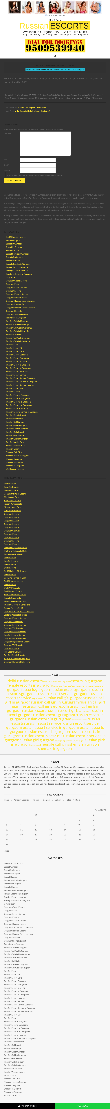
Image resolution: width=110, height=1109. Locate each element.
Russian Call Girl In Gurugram (39, 69)
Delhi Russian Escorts (15, 237)
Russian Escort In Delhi (16, 361)
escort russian (48, 682)
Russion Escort (12, 449)
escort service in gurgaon (61, 682)
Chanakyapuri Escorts (13, 507)
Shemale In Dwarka (14, 462)
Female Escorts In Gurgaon (18, 267)
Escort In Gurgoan (14, 247)
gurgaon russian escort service (47, 693)
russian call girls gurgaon (46, 706)
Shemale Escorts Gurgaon (17, 455)
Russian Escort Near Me (17, 371)
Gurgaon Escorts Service (17, 294)
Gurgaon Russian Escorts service (20, 307)
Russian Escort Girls (15, 351)
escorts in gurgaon (86, 680)
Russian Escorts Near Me (17, 408)
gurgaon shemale (37, 698)
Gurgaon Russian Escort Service (20, 301)
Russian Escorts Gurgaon (17, 395)
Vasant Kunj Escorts (13, 504)
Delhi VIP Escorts (12, 588)
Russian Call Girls (14, 334)
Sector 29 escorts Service (15, 615)
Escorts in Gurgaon (14, 257)
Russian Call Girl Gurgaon (17, 321)
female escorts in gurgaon (29, 685)
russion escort (35, 745)
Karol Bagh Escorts (12, 500)
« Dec (6, 851)
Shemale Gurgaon (14, 459)
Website (7, 170)
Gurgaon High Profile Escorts (17, 641)
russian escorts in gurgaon (47, 731)
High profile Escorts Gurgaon (17, 658)
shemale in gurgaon (55, 748)
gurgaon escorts (21, 689)
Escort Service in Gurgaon (17, 254)
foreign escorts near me (79, 686)
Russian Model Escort (15, 442)
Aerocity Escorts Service (15, 594)
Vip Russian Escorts (15, 469)
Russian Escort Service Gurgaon (20, 378)
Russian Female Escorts (14, 655)
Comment (8, 134)
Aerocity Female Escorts (15, 601)
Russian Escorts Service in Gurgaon (69, 69)
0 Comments (96, 97)
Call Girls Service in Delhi (15, 578)
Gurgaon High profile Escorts (17, 662)
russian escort (34, 710)
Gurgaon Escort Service (16, 287)
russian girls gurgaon (77, 741)
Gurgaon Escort (13, 284)
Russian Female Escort (16, 415)
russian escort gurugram (54, 714)
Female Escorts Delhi (13, 608)
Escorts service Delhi (13, 554)
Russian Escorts (13, 391)
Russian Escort (12, 344)
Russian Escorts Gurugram (18, 398)
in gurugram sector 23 (47, 97)
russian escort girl (61, 710)
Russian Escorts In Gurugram (19, 405)
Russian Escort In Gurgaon (18, 365)
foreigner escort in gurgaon (61, 686)
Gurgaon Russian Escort (17, 297)
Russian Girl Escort (14, 418)
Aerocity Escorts (11, 487)
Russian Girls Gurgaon (16, 435)
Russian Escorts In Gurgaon (18, 402)
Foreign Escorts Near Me (17, 270)
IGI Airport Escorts (12, 510)
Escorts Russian (13, 260)
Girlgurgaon (11, 277)
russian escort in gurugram (48, 718)
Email (6, 165)
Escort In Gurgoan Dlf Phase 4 (32, 107)
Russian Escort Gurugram (17, 358)
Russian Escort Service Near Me (20, 385)
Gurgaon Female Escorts (15, 631)
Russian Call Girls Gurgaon (18, 338)
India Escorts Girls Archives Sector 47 (32, 111)
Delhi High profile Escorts (15, 547)
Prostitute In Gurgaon (16, 317)
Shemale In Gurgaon (15, 465)
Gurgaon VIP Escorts (13, 621)
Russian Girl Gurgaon (15, 422)
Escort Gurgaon (13, 240)
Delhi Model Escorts (13, 591)
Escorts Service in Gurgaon (18, 264)
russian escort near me (79, 720)
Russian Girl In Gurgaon (16, 425)
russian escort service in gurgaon (49, 727)
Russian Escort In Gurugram (18, 368)
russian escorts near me (42, 735)
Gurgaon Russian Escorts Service (19, 611)
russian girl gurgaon (37, 739)
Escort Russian (12, 250)
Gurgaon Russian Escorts (17, 304)
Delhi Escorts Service (13, 581)
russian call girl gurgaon (64, 697)
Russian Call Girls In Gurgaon (19, 341)
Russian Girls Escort (15, 432)
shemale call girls (54, 744)
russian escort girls (83, 711)
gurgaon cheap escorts (95, 686)
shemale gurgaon (84, 744)
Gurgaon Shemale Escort (17, 314)
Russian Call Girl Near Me (17, 331)
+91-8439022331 (28, 1106)
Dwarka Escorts (11, 490)
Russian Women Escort (16, 445)
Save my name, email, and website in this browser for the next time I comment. (35, 175)
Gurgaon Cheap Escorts (16, 280)
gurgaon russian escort (55, 689)
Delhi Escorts (10, 483)
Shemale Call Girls (14, 452)
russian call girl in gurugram (70, 97)
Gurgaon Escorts (13, 291)
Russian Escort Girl (14, 348)
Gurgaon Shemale (14, 311)
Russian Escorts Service (14, 635)
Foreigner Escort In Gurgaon (19, 274)
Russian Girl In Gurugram (17, 428)
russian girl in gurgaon (62, 741)
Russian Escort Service (16, 375)
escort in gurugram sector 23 (24, 97)
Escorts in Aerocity (12, 598)
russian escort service (42, 723)
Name (6, 160)
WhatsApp (83, 1106)
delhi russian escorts (25, 680)
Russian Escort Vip (14, 388)
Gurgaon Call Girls (12, 530)
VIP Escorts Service (13, 652)
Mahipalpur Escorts (12, 497)
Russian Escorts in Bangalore (17, 604)
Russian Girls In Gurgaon (17, 438)
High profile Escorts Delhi (15, 551)
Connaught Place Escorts (15, 494)
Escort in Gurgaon (14, 243)
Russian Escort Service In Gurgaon (21, 381)
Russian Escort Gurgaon (17, 354)
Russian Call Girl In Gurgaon (18, 324)
